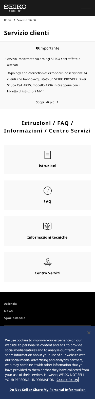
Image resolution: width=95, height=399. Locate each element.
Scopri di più (45, 102)
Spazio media (14, 318)
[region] (47, 362)
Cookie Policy (67, 379)
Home (7, 20)
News (8, 311)
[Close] (88, 332)
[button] (86, 8)
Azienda (10, 304)
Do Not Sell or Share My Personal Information (47, 389)
